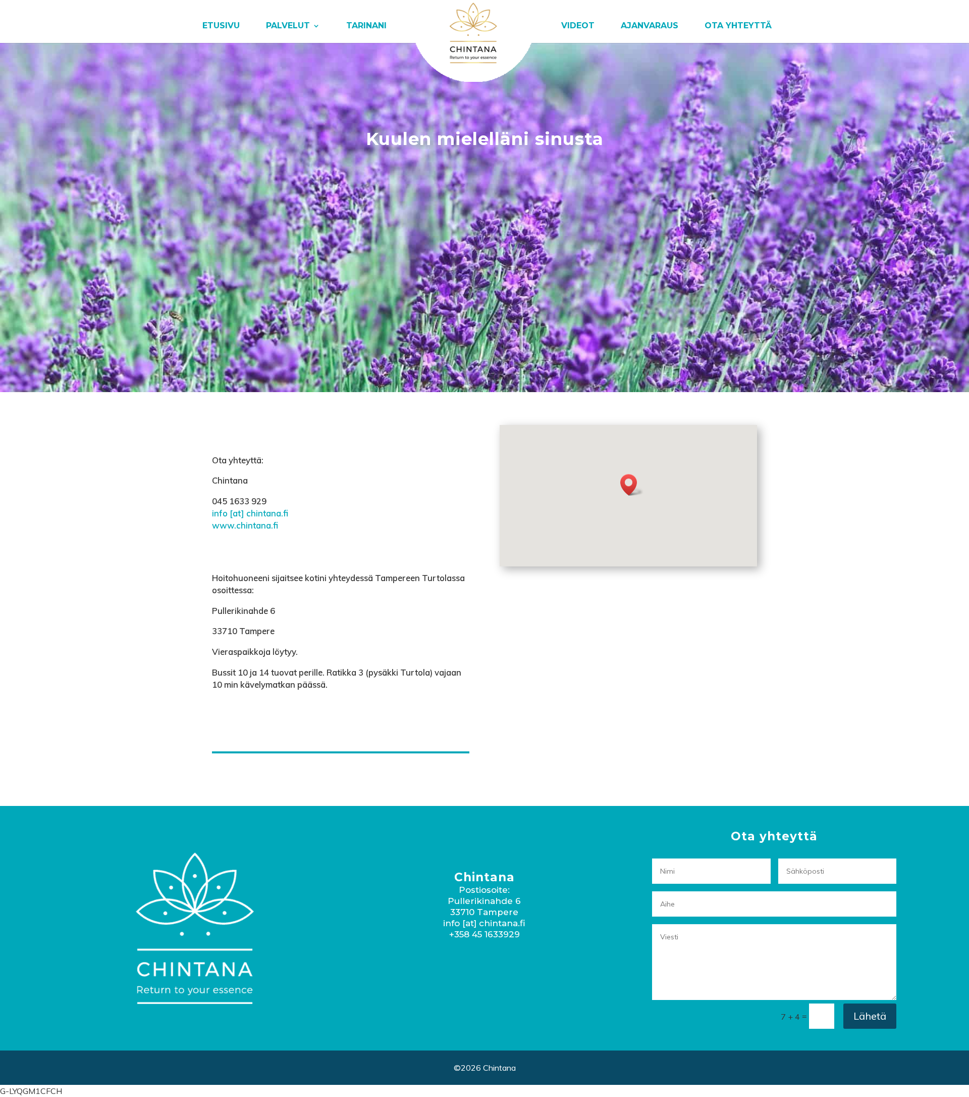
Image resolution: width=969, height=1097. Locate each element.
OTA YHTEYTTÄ (738, 26)
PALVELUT (288, 26)
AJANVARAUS (649, 26)
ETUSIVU (221, 26)
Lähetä (869, 1016)
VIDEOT (578, 26)
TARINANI (366, 26)
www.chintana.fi (245, 525)
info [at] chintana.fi (250, 513)
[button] (631, 485)
